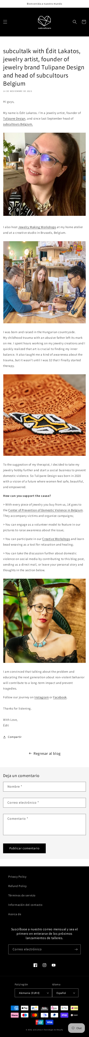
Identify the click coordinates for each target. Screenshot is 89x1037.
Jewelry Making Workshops (37, 227)
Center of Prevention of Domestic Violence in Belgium (45, 510)
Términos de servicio (22, 895)
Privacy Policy (17, 876)
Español (61, 993)
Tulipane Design (14, 118)
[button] (5, 21)
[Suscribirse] (76, 949)
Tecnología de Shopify (53, 1029)
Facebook (60, 697)
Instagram (41, 697)
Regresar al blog (47, 753)
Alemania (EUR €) (29, 993)
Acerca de (14, 914)
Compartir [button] (15, 737)
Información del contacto (25, 905)
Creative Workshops (56, 539)
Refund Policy (17, 886)
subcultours (38, 1029)
